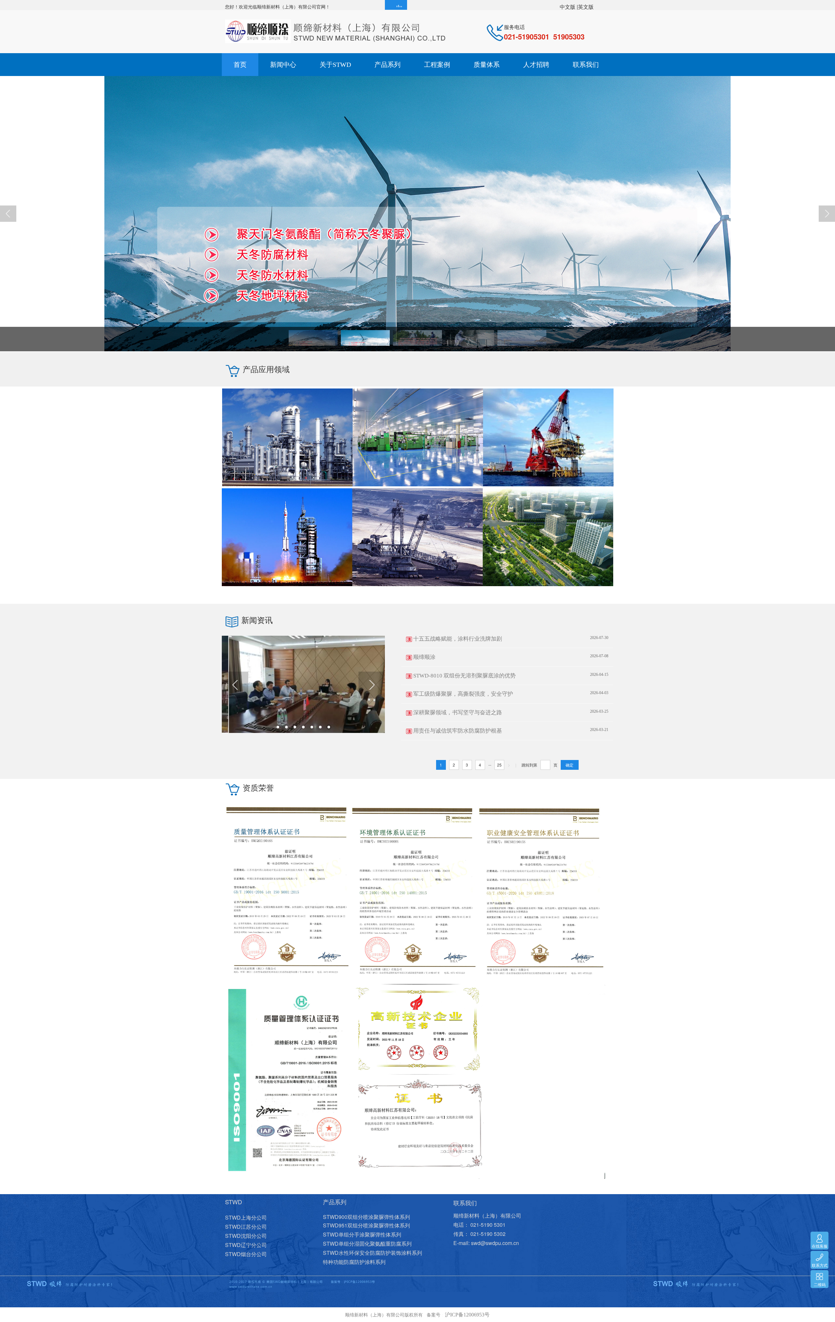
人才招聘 (536, 64)
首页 (240, 64)
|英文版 (585, 6)
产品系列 (387, 64)
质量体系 (487, 64)
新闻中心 (283, 64)
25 (499, 764)
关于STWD (335, 64)
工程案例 (437, 64)
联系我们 (586, 64)
